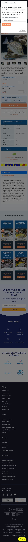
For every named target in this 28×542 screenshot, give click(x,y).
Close (23, 30)
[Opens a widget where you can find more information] (22, 539)
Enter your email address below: (10, 17)
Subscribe (7, 24)
